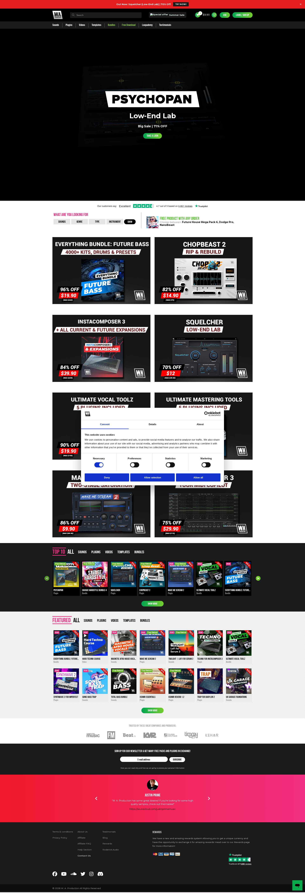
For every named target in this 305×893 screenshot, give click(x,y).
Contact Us (84, 855)
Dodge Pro (226, 222)
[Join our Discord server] (100, 874)
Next (258, 578)
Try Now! (180, 4)
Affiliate (81, 837)
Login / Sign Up (242, 15)
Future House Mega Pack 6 (200, 222)
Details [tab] (152, 424)
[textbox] (106, 15)
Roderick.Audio (110, 849)
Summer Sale (176, 15)
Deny (107, 477)
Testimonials (108, 831)
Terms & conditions (62, 831)
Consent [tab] (105, 424)
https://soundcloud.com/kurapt (152, 812)
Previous (46, 578)
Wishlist (214, 14)
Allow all (198, 477)
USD (224, 15)
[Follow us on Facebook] (54, 874)
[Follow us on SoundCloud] (74, 874)
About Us (82, 831)
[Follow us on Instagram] (91, 874)
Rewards (107, 843)
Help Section (85, 849)
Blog (105, 837)
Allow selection (152, 477)
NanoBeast (167, 224)
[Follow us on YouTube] (64, 874)
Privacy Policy (59, 837)
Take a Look (152, 135)
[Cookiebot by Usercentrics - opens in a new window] (206, 413)
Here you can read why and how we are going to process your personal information (152, 768)
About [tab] (200, 424)
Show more (152, 603)
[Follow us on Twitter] (83, 874)
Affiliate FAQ (84, 843)
